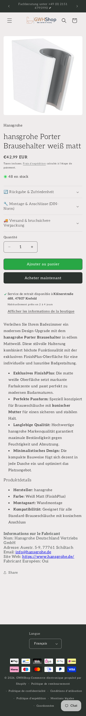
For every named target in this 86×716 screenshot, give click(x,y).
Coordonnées (45, 705)
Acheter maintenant (43, 278)
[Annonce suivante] (77, 6)
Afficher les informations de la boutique (41, 311)
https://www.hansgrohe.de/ (48, 557)
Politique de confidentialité (27, 691)
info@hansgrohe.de (33, 552)
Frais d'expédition (34, 163)
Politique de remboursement (50, 683)
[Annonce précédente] (9, 6)
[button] (9, 20)
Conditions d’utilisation (66, 691)
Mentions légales (62, 698)
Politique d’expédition (31, 698)
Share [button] (13, 573)
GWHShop (23, 677)
